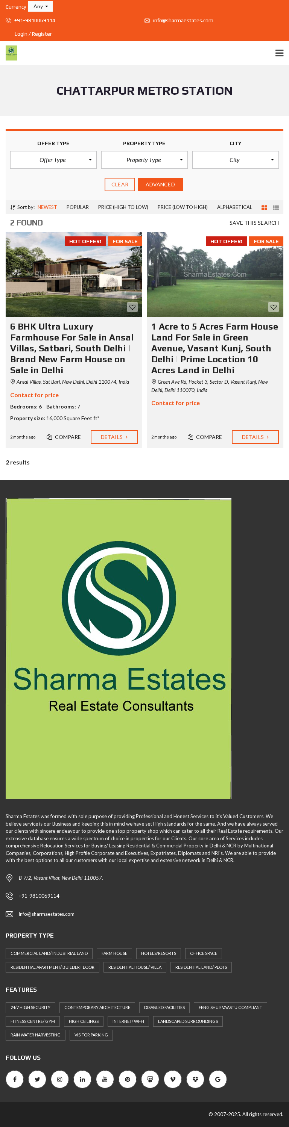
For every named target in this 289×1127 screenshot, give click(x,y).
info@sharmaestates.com (182, 20)
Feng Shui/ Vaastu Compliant (230, 1007)
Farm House (114, 953)
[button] (40, 6)
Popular (78, 207)
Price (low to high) (183, 207)
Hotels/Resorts (158, 953)
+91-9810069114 (34, 20)
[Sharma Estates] (8, 53)
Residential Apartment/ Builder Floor (52, 967)
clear (119, 184)
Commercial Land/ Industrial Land (49, 953)
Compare (67, 437)
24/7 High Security (30, 1007)
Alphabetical (234, 207)
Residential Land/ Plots (201, 967)
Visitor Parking (91, 1034)
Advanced (160, 184)
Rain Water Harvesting (36, 1034)
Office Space (203, 953)
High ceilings (84, 1021)
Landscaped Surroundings (188, 1021)
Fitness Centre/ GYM (33, 1021)
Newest (47, 207)
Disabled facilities (164, 1007)
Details (112, 437)
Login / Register (33, 34)
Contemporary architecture (97, 1007)
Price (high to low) (123, 207)
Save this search (254, 222)
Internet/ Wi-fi (128, 1021)
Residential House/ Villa (134, 967)
